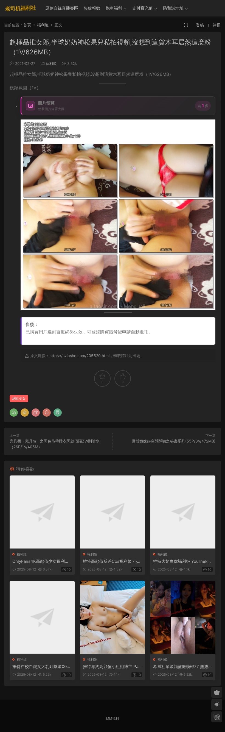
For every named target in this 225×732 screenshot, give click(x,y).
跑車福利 (114, 8)
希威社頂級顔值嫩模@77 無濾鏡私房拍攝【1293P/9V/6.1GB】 (182, 666)
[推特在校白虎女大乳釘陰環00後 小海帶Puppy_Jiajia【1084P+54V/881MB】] (42, 617)
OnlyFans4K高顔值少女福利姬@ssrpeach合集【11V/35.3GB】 (40, 561)
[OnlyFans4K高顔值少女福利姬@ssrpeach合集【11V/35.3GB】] (42, 512)
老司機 (20, 8)
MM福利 (112, 718)
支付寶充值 (142, 8)
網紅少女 (19, 398)
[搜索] (186, 25)
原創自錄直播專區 (61, 8)
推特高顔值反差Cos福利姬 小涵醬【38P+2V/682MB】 (112, 561)
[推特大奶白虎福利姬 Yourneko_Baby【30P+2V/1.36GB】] (182, 512)
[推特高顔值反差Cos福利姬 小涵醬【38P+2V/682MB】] (112, 512)
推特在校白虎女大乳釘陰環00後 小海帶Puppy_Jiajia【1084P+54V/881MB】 (41, 666)
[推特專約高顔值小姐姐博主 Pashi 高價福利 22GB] (112, 617)
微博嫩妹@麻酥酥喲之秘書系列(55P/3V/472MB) (173, 441)
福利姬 (51, 63)
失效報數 (92, 8)
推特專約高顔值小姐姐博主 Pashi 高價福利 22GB (111, 666)
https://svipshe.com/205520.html (79, 355)
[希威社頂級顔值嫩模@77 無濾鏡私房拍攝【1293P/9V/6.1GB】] (182, 617)
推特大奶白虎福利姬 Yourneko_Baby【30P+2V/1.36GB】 (182, 561)
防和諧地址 (173, 8)
